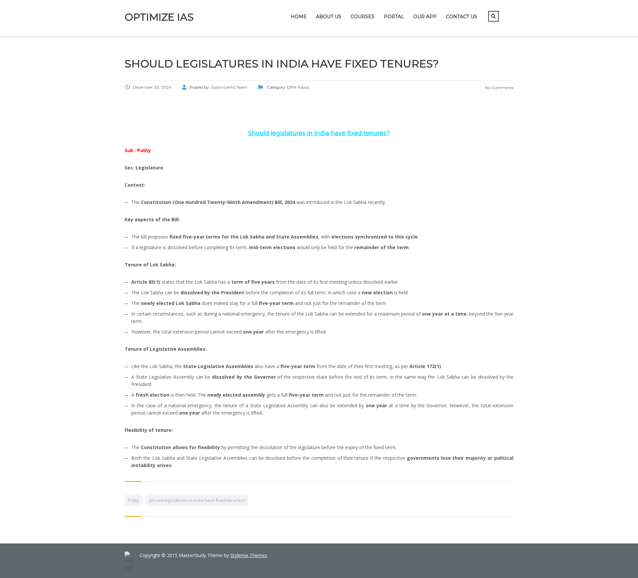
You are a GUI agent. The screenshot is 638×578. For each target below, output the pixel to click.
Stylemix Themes (248, 555)
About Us (328, 17)
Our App (425, 17)
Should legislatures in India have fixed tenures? (197, 500)
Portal (394, 17)
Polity (133, 500)
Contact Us (461, 17)
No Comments (498, 87)
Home (299, 17)
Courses (362, 17)
